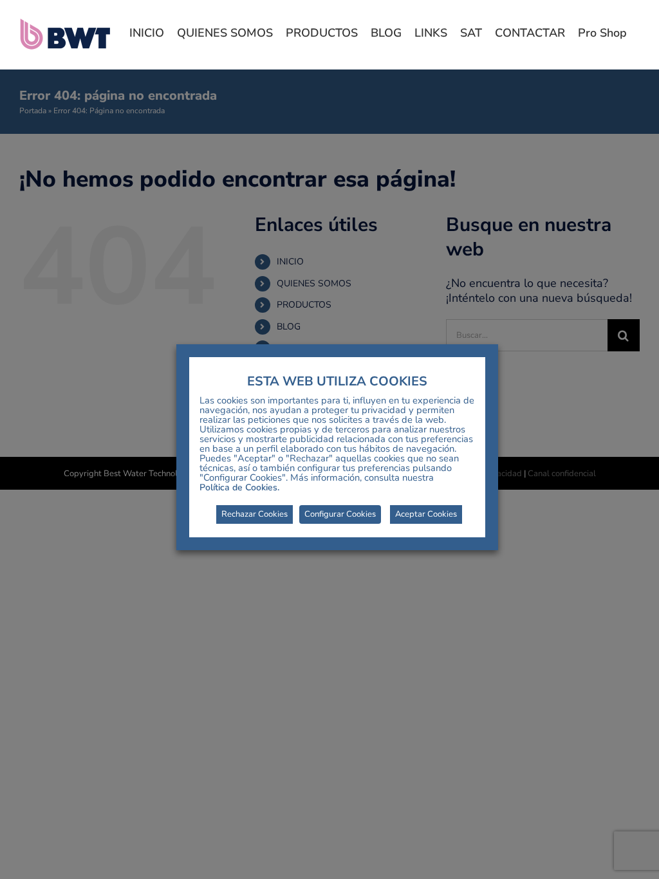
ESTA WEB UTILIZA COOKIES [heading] (337, 381)
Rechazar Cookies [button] (254, 514)
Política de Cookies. (239, 487)
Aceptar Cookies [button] (426, 514)
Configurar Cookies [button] (340, 514)
